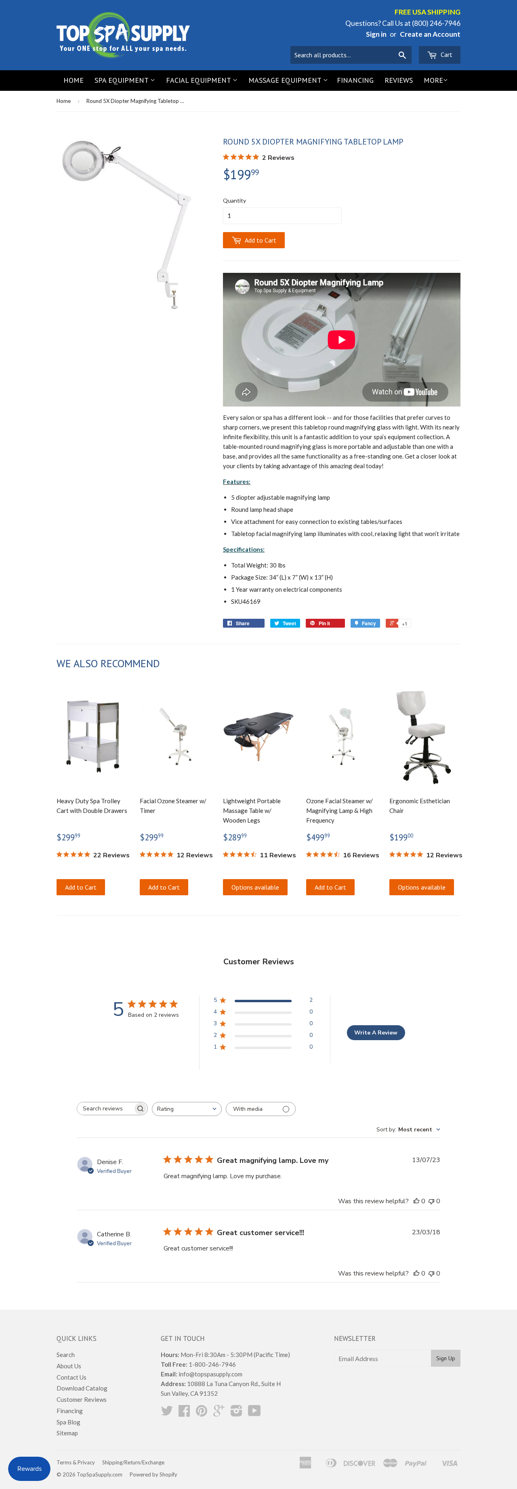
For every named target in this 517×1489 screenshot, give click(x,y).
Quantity (234, 200)
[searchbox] (105, 1108)
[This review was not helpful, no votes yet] (431, 1201)
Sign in (376, 34)
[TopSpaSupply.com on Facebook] (184, 1413)
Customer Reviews (82, 1399)
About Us (69, 1366)
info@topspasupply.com (210, 1374)
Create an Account (430, 34)
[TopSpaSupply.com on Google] (219, 1413)
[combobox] (187, 1109)
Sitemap (67, 1433)
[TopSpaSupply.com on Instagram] (236, 1413)
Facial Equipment (199, 80)
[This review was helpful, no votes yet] (416, 1201)
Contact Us (71, 1377)
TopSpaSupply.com (99, 1474)
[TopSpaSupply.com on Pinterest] (201, 1413)
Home (73, 80)
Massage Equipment (285, 80)
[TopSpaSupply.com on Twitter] (167, 1413)
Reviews (399, 80)
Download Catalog (82, 1388)
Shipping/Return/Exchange (133, 1462)
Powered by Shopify (153, 1474)
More (433, 80)
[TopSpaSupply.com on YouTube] (254, 1413)
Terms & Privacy (76, 1462)
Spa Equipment (122, 80)
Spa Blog (68, 1422)
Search (66, 1354)
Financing (355, 80)
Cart (445, 54)
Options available (255, 887)
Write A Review (375, 1033)
